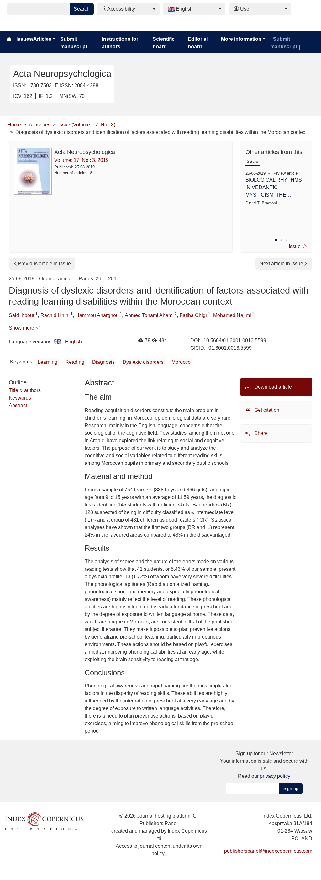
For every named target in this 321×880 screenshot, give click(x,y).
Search (82, 9)
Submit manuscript (73, 42)
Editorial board (198, 42)
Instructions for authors (120, 42)
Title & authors (25, 390)
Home (14, 124)
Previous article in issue (44, 263)
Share (260, 433)
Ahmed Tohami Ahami (149, 315)
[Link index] (44, 821)
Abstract (18, 405)
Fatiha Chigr (193, 315)
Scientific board (164, 42)
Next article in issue (281, 263)
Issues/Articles (33, 39)
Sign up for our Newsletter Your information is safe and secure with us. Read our (264, 765)
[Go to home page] (9, 39)
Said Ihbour (21, 315)
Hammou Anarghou (97, 315)
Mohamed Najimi (232, 315)
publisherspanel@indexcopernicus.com (268, 851)
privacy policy (275, 776)
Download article (272, 387)
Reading (74, 362)
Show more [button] (22, 328)
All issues (39, 124)
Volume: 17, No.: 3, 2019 (81, 160)
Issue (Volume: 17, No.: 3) (86, 124)
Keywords (20, 397)
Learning (47, 362)
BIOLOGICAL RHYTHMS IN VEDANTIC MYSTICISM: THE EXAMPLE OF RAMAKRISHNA (273, 188)
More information (241, 39)
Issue (295, 246)
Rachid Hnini (55, 315)
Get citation (266, 410)
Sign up (290, 788)
